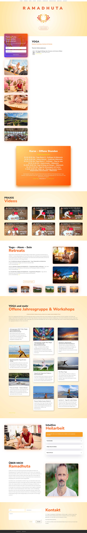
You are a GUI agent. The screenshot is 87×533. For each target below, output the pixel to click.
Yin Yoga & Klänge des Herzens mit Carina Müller (49, 51)
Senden (39, 521)
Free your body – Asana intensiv (19, 388)
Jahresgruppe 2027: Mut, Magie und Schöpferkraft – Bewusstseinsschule (18, 330)
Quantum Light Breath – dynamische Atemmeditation (67, 343)
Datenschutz (18, 531)
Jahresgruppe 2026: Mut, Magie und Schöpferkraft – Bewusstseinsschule (43, 344)
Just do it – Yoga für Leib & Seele (68, 400)
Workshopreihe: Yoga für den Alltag (18, 360)
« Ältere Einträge (12, 412)
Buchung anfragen (28, 281)
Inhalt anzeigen (39, 53)
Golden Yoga (36, 178)
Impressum (24, 531)
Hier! (19, 264)
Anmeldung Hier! (50, 178)
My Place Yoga (63, 372)
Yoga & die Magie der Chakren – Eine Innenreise (43, 373)
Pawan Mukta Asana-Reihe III (42, 401)
